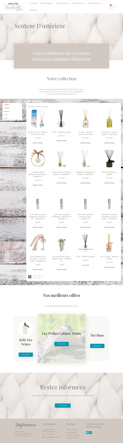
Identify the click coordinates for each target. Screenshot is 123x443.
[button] (53, 3)
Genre (5, 118)
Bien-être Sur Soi (62, 3)
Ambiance (6, 111)
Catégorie (6, 104)
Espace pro (33, 10)
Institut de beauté (46, 3)
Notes (5, 114)
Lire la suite (85, 265)
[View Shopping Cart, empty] (111, 6)
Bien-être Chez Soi (94, 3)
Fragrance (6, 108)
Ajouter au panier (38, 143)
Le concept (33, 3)
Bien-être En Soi (78, 3)
